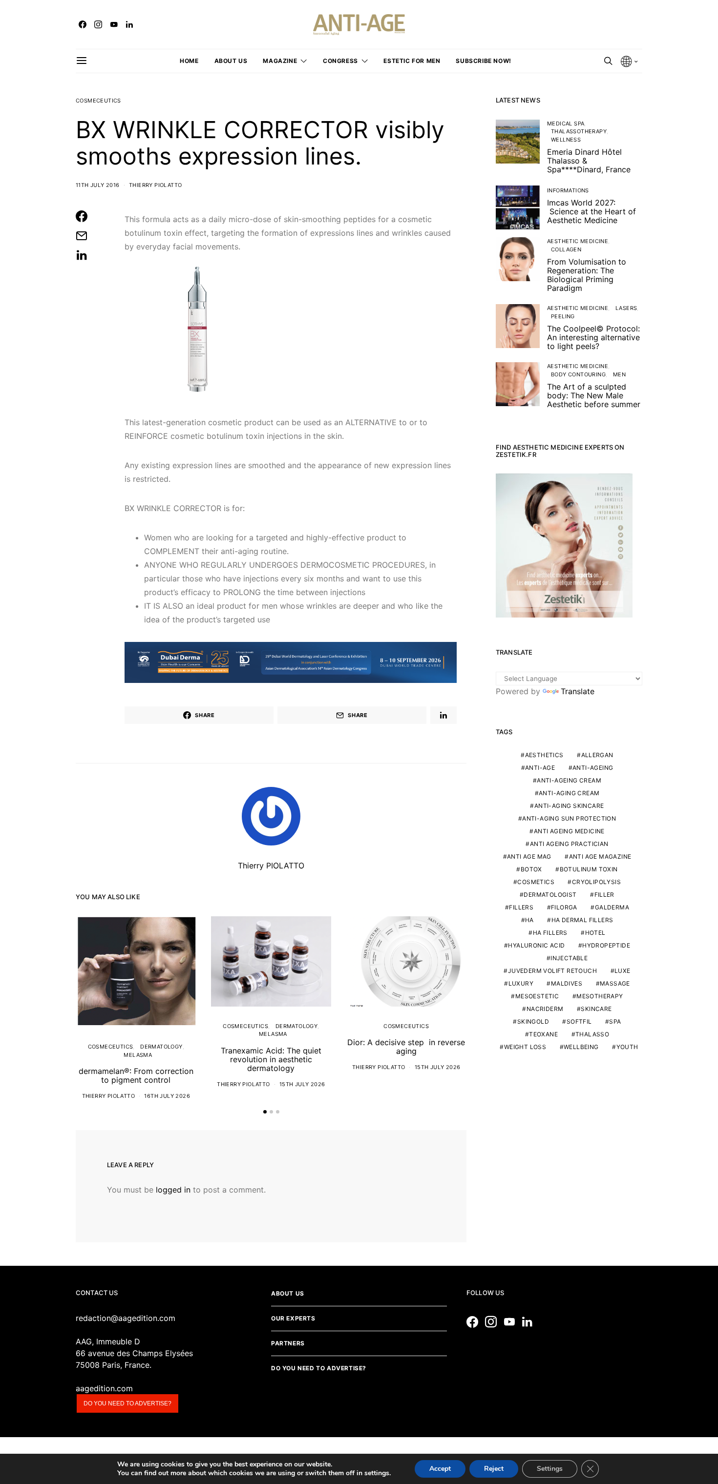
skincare (596, 1009)
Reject (494, 1468)
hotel (595, 933)
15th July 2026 (302, 1084)
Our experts (293, 1318)
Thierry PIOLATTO (155, 185)
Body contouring (578, 374)
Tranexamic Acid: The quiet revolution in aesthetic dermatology (271, 1059)
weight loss (525, 1047)
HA (529, 920)
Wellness (566, 139)
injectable (569, 958)
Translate (577, 691)
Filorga (564, 907)
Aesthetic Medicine (577, 241)
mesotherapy (599, 996)
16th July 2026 (167, 1095)
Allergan (597, 755)
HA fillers (550, 933)
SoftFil (579, 1022)
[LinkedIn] (129, 24)
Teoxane (543, 1034)
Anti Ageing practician (569, 844)
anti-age (540, 768)
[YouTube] (114, 24)
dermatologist (550, 895)
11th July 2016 (98, 185)
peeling (563, 316)
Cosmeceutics (98, 100)
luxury (520, 984)
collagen (566, 249)
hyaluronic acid (536, 945)
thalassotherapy (579, 131)
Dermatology (161, 1046)
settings (376, 1473)
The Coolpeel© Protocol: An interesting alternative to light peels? (593, 337)
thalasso (592, 1034)
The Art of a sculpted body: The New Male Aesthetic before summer (593, 395)
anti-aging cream (569, 793)
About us (231, 60)
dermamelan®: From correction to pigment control (136, 1075)
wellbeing (581, 1047)
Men (619, 374)
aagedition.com (104, 1388)
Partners (288, 1343)
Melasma (138, 1054)
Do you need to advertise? (127, 1403)
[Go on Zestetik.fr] (564, 545)
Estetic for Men (411, 60)
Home (189, 60)
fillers (521, 907)
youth (627, 1047)
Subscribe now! (483, 60)
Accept (440, 1468)
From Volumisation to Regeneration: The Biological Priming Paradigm (586, 275)
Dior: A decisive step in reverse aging (406, 1046)
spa (615, 1022)
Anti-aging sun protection (569, 819)
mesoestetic (537, 996)
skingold (533, 1022)
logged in (173, 1190)
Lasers (626, 308)
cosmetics (535, 882)
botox (531, 869)
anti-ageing (592, 768)
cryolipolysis (596, 882)
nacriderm (545, 1009)
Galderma (612, 907)
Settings (550, 1468)
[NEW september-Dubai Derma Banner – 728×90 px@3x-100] (291, 661)
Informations (568, 190)
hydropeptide (606, 945)
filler (604, 895)
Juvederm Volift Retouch (552, 971)
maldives (566, 984)
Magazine (280, 60)
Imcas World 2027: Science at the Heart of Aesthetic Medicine (591, 211)
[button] (265, 1112)
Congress (340, 60)
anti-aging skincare (569, 806)
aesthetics (544, 755)
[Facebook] (82, 24)
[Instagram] (98, 24)
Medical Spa (565, 123)
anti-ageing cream (569, 780)
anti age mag (529, 857)
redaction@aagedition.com (125, 1318)
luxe (622, 971)
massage (615, 984)
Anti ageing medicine (569, 831)
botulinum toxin (589, 869)
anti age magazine (600, 857)
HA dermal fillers (582, 920)
